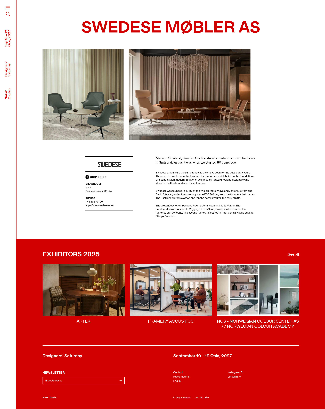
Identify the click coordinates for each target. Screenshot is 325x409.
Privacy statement (182, 397)
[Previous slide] (105, 94)
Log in (177, 381)
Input (88, 188)
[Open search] (8, 14)
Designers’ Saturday (62, 356)
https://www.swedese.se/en (99, 206)
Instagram (235, 372)
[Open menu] (8, 7)
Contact (178, 372)
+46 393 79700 (94, 202)
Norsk (6, 94)
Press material (181, 377)
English (9, 93)
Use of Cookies (202, 397)
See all (293, 254)
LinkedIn (234, 377)
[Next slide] (236, 94)
